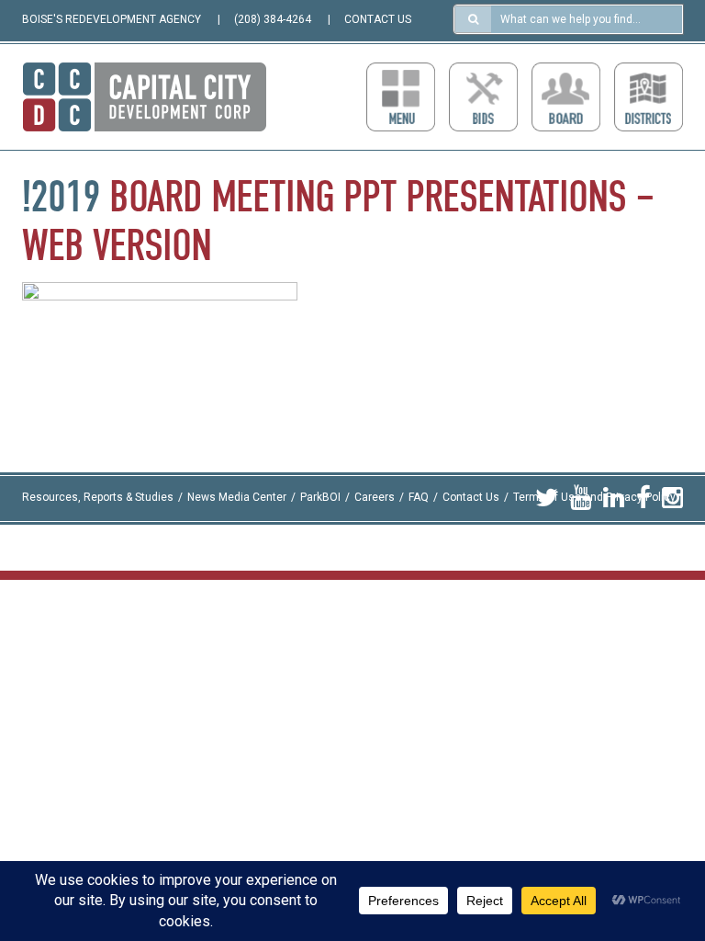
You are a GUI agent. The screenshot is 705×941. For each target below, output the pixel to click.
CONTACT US (377, 19)
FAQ (418, 498)
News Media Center (236, 498)
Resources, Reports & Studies (97, 498)
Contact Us (470, 498)
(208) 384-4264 (272, 19)
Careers (374, 498)
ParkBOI (320, 498)
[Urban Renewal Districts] (648, 96)
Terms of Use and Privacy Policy (594, 498)
